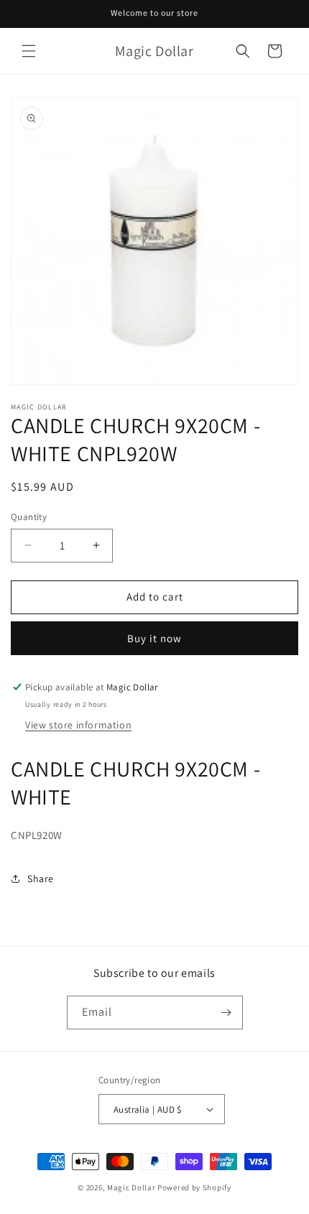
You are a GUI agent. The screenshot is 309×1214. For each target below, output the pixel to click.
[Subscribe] (226, 1012)
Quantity (29, 517)
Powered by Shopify (194, 1187)
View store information (78, 724)
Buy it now (154, 638)
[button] (29, 51)
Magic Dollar (131, 1187)
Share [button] (40, 878)
